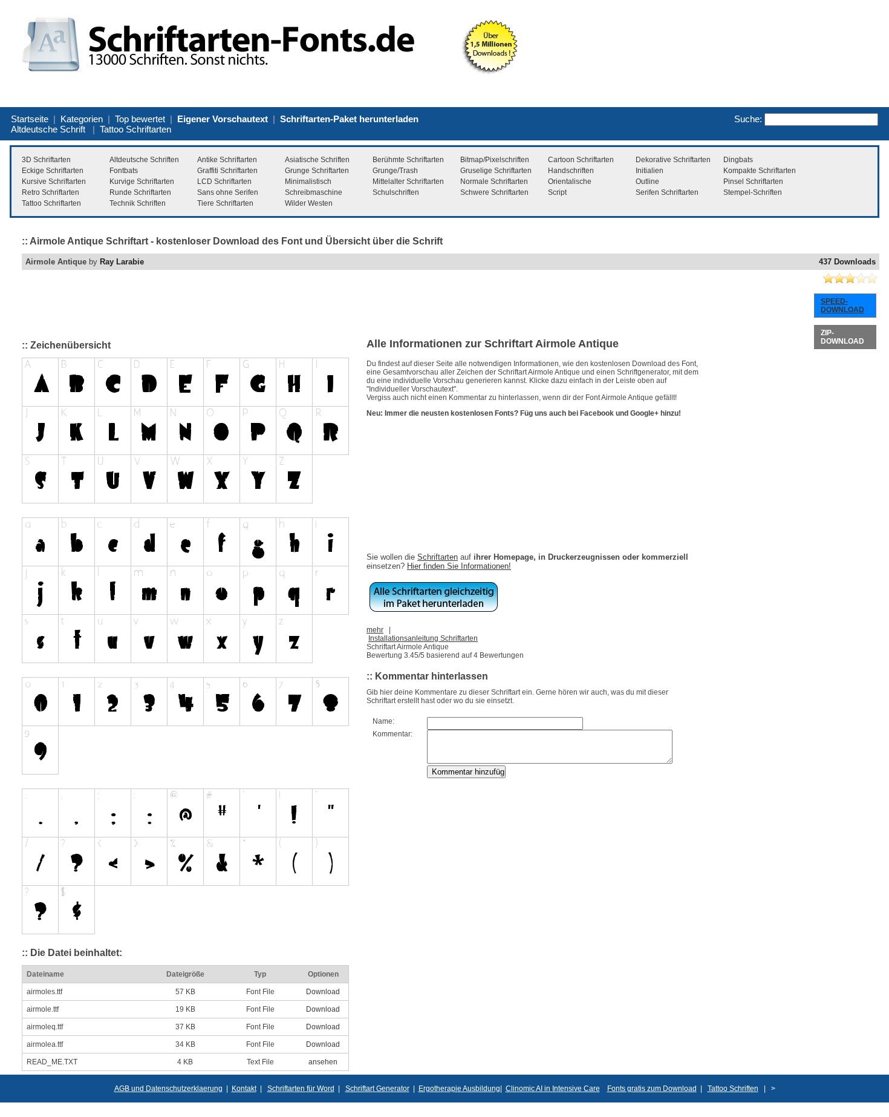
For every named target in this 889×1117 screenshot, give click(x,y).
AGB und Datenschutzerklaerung (168, 1088)
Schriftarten (437, 557)
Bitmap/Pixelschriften (494, 160)
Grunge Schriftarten (317, 170)
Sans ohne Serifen (227, 192)
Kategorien (81, 119)
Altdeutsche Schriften (144, 160)
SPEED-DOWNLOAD (842, 305)
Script (557, 192)
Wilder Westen (309, 203)
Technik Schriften (137, 203)
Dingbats (738, 160)
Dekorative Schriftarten (673, 160)
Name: (383, 721)
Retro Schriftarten (50, 192)
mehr (374, 630)
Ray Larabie (122, 261)
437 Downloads (847, 261)
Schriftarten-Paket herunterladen (349, 119)
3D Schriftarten (46, 160)
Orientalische (569, 181)
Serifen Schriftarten (667, 192)
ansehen (322, 1062)
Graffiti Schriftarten (227, 170)
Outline (647, 181)
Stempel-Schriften (752, 192)
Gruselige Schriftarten (496, 170)
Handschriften (571, 170)
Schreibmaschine (313, 192)
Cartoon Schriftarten (581, 160)
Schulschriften (396, 192)
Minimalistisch (308, 181)
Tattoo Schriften (733, 1088)
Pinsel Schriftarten (753, 181)
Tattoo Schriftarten (135, 129)
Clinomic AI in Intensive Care (553, 1088)
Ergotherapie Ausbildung (459, 1088)
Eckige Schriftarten (52, 170)
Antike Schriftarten (227, 160)
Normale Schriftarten (494, 181)
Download (323, 992)
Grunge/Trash (395, 170)
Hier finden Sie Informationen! (459, 566)
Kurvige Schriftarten (141, 181)
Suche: (748, 119)
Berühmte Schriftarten (408, 160)
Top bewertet (140, 119)
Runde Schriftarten (140, 192)
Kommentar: (392, 734)
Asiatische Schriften (317, 160)
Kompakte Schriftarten (759, 170)
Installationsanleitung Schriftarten (423, 638)
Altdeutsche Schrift (48, 129)
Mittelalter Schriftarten (408, 181)
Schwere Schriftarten (494, 192)
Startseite (29, 119)
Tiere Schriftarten (225, 203)
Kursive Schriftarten (54, 181)
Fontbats (123, 170)
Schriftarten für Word (300, 1088)
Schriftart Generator (377, 1088)
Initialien (649, 170)
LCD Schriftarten (224, 181)
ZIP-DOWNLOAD (842, 337)
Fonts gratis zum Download (652, 1088)
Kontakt (244, 1088)
